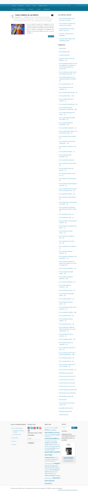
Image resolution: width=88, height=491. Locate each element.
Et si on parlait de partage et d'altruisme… (66, 277)
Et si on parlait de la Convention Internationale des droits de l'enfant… (68, 208)
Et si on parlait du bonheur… (66, 339)
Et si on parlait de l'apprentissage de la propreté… (68, 184)
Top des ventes (63, 414)
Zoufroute (58, 475)
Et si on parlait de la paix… (65, 217)
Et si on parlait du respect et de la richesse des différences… (67, 353)
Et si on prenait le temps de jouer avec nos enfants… (67, 365)
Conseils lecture (38, 17)
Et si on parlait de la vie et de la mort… (66, 242)
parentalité (52, 448)
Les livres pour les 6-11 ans (66, 383)
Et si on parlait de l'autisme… (66, 193)
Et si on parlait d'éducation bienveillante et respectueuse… (67, 108)
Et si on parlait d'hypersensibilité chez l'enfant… (67, 118)
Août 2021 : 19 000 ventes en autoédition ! (66, 34)
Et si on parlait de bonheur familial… (68, 136)
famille (48, 441)
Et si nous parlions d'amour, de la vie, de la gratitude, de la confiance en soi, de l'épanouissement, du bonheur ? (68, 66)
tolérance (47, 471)
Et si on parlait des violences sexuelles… (66, 335)
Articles (28, 5)
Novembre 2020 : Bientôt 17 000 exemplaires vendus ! (67, 39)
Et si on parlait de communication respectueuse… (67, 142)
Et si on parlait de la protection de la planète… (68, 226)
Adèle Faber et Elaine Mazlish (50, 427)
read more (51, 36)
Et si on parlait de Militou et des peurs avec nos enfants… (66, 19)
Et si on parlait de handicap (65, 160)
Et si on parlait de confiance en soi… (68, 146)
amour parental (53, 430)
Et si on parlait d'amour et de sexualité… (66, 88)
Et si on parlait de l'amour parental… (68, 178)
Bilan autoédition (63, 51)
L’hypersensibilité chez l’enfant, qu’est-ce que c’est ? (66, 29)
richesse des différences (51, 466)
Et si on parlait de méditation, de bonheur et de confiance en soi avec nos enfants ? (68, 263)
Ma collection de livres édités (66, 393)
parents (56, 457)
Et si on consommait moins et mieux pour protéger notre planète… (68, 73)
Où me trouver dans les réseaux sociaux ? (67, 403)
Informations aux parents (65, 373)
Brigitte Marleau (47, 434)
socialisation (47, 469)
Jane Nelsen (55, 444)
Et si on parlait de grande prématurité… (65, 155)
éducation (47, 478)
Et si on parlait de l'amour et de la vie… (67, 174)
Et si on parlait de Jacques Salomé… (68, 163)
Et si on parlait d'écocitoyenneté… (67, 104)
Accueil (13, 5)
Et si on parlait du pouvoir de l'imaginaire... (42, 20)
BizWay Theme (62, 490)
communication (51, 438)
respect (57, 463)
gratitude (55, 441)
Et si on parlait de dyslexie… (66, 151)
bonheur (57, 432)
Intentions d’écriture (42, 5)
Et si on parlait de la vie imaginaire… (68, 246)
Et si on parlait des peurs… (65, 324)
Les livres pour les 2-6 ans (65, 379)
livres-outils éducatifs (53, 446)
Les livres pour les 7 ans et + (66, 386)
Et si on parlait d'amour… (65, 95)
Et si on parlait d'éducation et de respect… (67, 113)
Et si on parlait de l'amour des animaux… (66, 169)
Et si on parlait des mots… (65, 315)
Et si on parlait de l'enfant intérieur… (68, 197)
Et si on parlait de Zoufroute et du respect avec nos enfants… (67, 24)
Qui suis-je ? (21, 5)
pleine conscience (52, 459)
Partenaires (31, 9)
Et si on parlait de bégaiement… (67, 128)
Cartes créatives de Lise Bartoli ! (27, 15)
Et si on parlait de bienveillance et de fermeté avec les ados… (68, 132)
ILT (21, 17)
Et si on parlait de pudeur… (65, 298)
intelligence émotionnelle (51, 442)
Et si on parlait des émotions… (66, 312)
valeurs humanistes (50, 475)
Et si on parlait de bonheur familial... (44, 19)
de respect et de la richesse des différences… (67, 59)
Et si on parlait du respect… (66, 358)
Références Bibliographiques (19, 9)
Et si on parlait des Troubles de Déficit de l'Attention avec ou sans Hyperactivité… (67, 329)
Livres (34, 5)
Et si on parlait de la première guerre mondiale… (68, 221)
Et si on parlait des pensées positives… (66, 319)
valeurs (55, 473)
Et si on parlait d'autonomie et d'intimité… (66, 100)
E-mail (29, 438)
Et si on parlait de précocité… (66, 290)
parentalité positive (52, 452)
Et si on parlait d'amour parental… (67, 92)
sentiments (57, 467)
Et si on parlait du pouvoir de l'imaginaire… (66, 343)
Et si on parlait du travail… (65, 361)
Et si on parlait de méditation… (66, 268)
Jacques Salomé (48, 444)
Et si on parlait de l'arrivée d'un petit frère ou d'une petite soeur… (67, 189)
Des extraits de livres (17, 434)
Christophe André (47, 436)
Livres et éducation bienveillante (67, 389)
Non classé (62, 399)
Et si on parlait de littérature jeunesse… (65, 252)
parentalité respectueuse (65, 408)
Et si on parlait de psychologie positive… (66, 294)
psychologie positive (49, 463)
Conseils (38, 9)
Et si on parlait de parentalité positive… (66, 272)
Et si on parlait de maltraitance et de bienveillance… (68, 257)
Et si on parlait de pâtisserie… (66, 282)
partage (46, 459)
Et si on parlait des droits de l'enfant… (66, 303)
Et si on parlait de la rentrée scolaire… (66, 231)
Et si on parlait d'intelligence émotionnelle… (66, 123)
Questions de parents (64, 411)
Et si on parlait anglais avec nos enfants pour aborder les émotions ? (68, 78)
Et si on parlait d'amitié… (65, 84)
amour (47, 430)
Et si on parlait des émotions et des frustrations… (67, 308)
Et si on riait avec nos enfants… (66, 369)
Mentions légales (15, 437)
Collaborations (46, 9)
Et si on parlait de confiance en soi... (22, 20)
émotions (48, 483)
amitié (56, 427)
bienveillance (49, 432)
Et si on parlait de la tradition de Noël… (67, 237)
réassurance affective (49, 467)
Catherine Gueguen (55, 434)
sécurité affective (55, 469)
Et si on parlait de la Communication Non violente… (68, 203)
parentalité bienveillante (50, 449)
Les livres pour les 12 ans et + (66, 376)
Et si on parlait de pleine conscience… (65, 286)
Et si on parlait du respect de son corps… (67, 348)
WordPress (74, 490)
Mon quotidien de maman (65, 396)
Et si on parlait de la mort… (65, 214)
